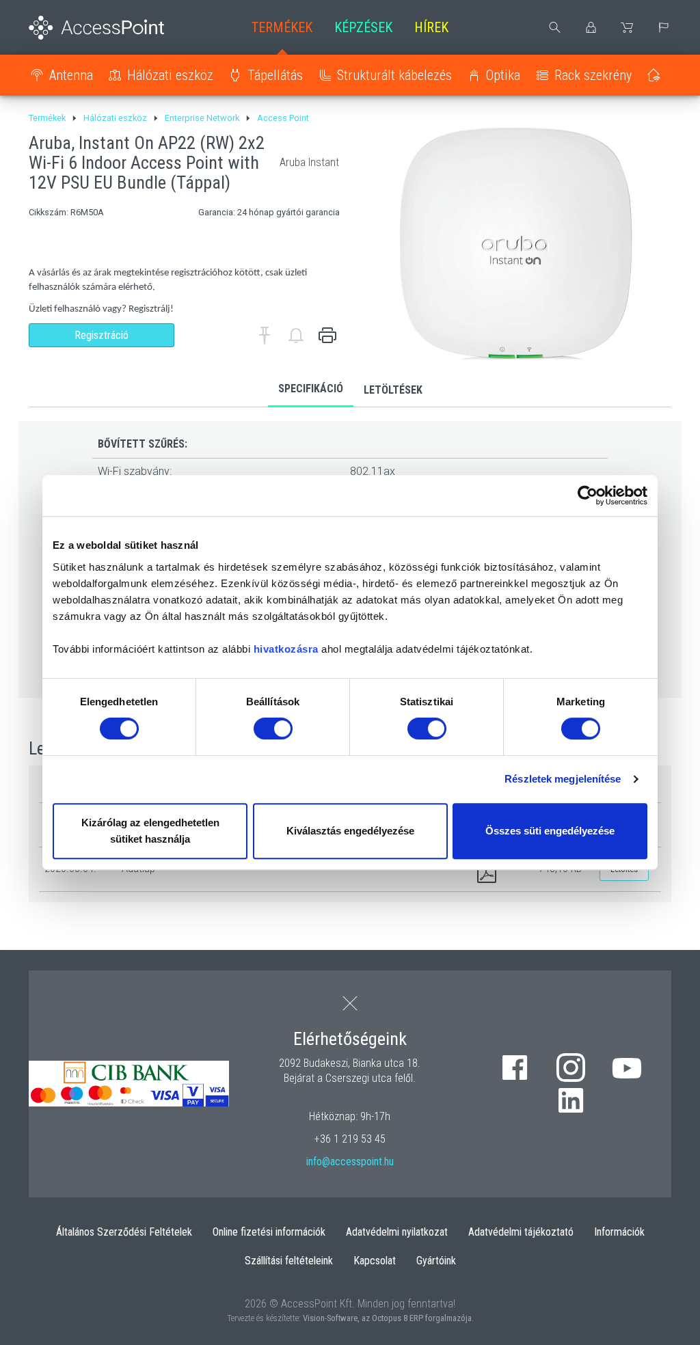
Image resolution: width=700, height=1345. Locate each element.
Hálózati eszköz (170, 75)
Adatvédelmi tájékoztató (521, 1231)
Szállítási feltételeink (289, 1260)
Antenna (71, 75)
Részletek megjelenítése (562, 779)
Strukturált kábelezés (394, 75)
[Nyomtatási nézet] (327, 335)
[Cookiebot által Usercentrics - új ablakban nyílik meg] (587, 495)
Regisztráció (102, 335)
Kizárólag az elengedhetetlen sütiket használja (150, 831)
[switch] (273, 728)
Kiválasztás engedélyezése (350, 831)
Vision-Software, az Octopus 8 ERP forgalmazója (387, 1318)
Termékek (282, 27)
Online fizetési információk (269, 1231)
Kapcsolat (374, 1260)
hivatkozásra (286, 649)
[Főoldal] (101, 28)
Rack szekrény (593, 75)
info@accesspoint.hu (350, 1161)
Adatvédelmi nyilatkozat (397, 1231)
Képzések (363, 27)
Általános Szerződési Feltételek (124, 1231)
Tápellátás (275, 75)
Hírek (431, 27)
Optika (503, 75)
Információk (619, 1231)
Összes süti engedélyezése (550, 831)
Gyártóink (436, 1260)
